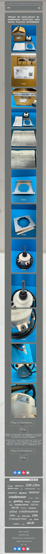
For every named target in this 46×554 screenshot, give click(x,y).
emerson (19, 485)
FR (25, 544)
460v (18, 516)
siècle (30, 523)
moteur (34, 492)
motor (23, 524)
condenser (32, 508)
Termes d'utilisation (23, 541)
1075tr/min (13, 489)
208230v (34, 504)
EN (22, 544)
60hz (12, 515)
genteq (18, 501)
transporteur (18, 519)
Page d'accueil (24, 532)
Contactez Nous (24, 535)
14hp (10, 502)
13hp (10, 505)
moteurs (12, 492)
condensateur (28, 511)
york (21, 489)
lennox (27, 502)
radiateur (23, 508)
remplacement (21, 504)
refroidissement (30, 489)
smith (30, 519)
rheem (37, 498)
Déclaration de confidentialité (24, 538)
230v (35, 515)
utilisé (13, 511)
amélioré (35, 502)
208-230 (15, 507)
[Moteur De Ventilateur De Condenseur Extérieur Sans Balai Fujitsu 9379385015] (24, 39)
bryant (10, 486)
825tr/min (26, 516)
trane (36, 519)
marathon (30, 498)
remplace (16, 524)
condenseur (17, 497)
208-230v (33, 485)
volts (38, 489)
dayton (23, 492)
